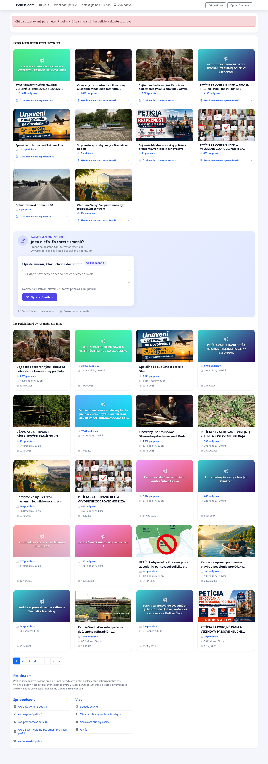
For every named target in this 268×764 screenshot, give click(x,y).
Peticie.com (25, 5)
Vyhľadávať (125, 5)
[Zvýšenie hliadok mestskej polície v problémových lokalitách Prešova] (164, 137)
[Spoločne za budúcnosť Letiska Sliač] (41, 135)
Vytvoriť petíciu (42, 297)
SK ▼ (46, 4)
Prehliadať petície (65, 5)
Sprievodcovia (24, 699)
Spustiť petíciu (239, 5)
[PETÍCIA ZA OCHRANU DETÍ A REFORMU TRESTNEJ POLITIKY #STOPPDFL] (226, 77)
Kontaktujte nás (90, 5)
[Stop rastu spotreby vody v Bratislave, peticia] (103, 137)
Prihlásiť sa (216, 5)
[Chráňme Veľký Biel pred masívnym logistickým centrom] (103, 196)
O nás (106, 5)
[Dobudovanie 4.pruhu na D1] (41, 195)
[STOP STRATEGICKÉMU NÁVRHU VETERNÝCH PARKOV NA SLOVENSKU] (41, 77)
